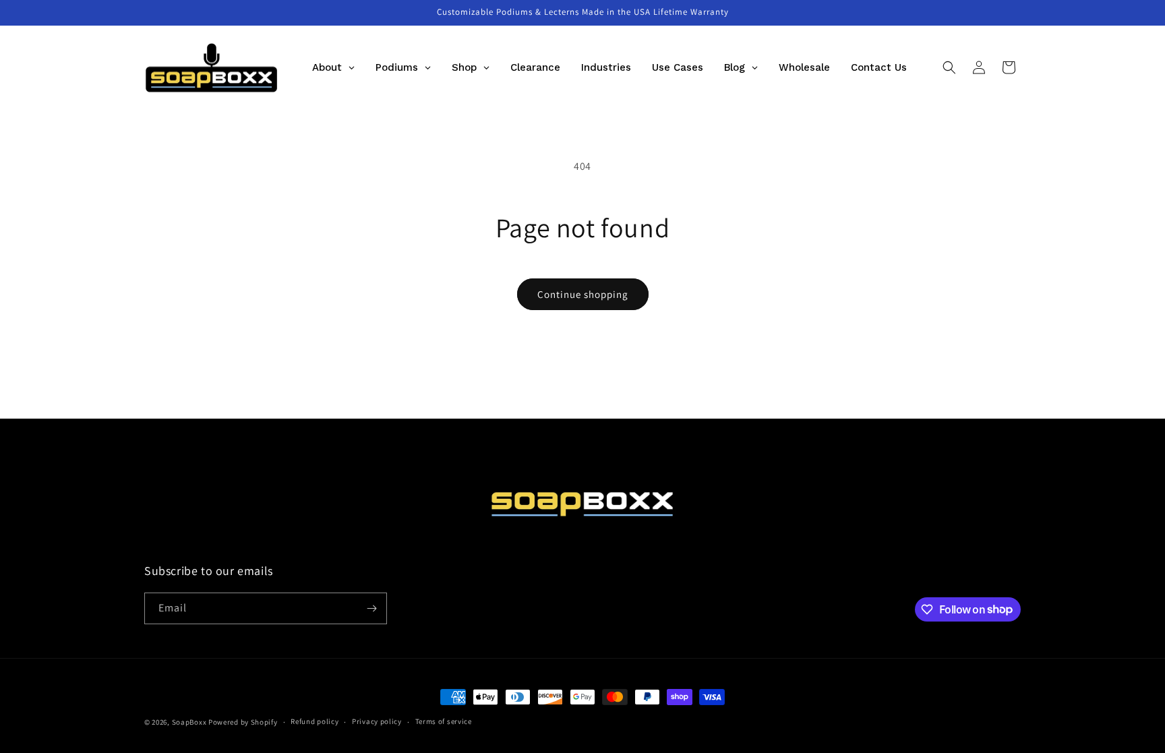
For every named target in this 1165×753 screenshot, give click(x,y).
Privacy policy (377, 721)
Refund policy (314, 721)
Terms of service (443, 721)
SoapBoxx (189, 722)
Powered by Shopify (243, 722)
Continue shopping (582, 294)
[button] (949, 67)
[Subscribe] (371, 608)
